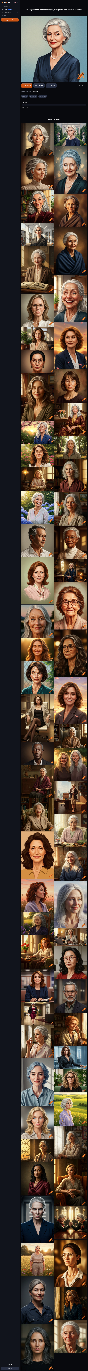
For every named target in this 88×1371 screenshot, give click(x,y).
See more (35, 91)
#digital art (33, 96)
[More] (79, 85)
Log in (10, 1364)
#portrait (24, 96)
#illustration (42, 96)
